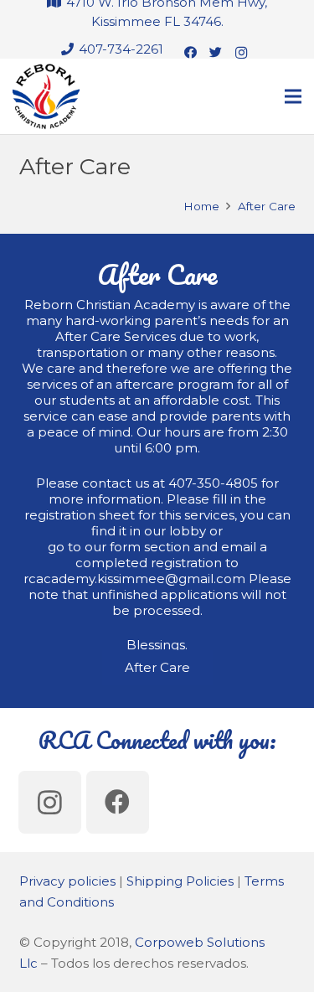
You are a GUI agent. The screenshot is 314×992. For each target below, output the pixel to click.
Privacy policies (67, 881)
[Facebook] (190, 52)
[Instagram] (241, 52)
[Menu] (293, 96)
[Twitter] (216, 52)
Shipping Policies (180, 881)
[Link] (46, 96)
